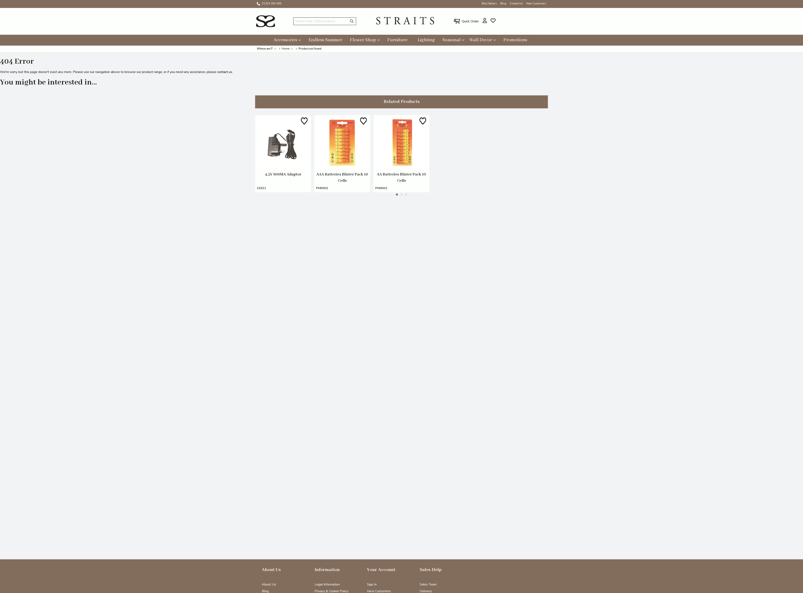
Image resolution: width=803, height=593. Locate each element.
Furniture (397, 40)
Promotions (515, 40)
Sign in (372, 584)
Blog (503, 3)
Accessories (285, 40)
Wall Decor (480, 40)
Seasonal (451, 40)
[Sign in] (485, 20)
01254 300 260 (271, 3)
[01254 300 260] (258, 3)
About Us (269, 584)
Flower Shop (363, 40)
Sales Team (428, 584)
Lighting (426, 40)
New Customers (536, 3)
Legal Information (327, 584)
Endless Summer (325, 40)
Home (285, 49)
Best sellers (489, 3)
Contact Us (516, 3)
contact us (224, 72)
